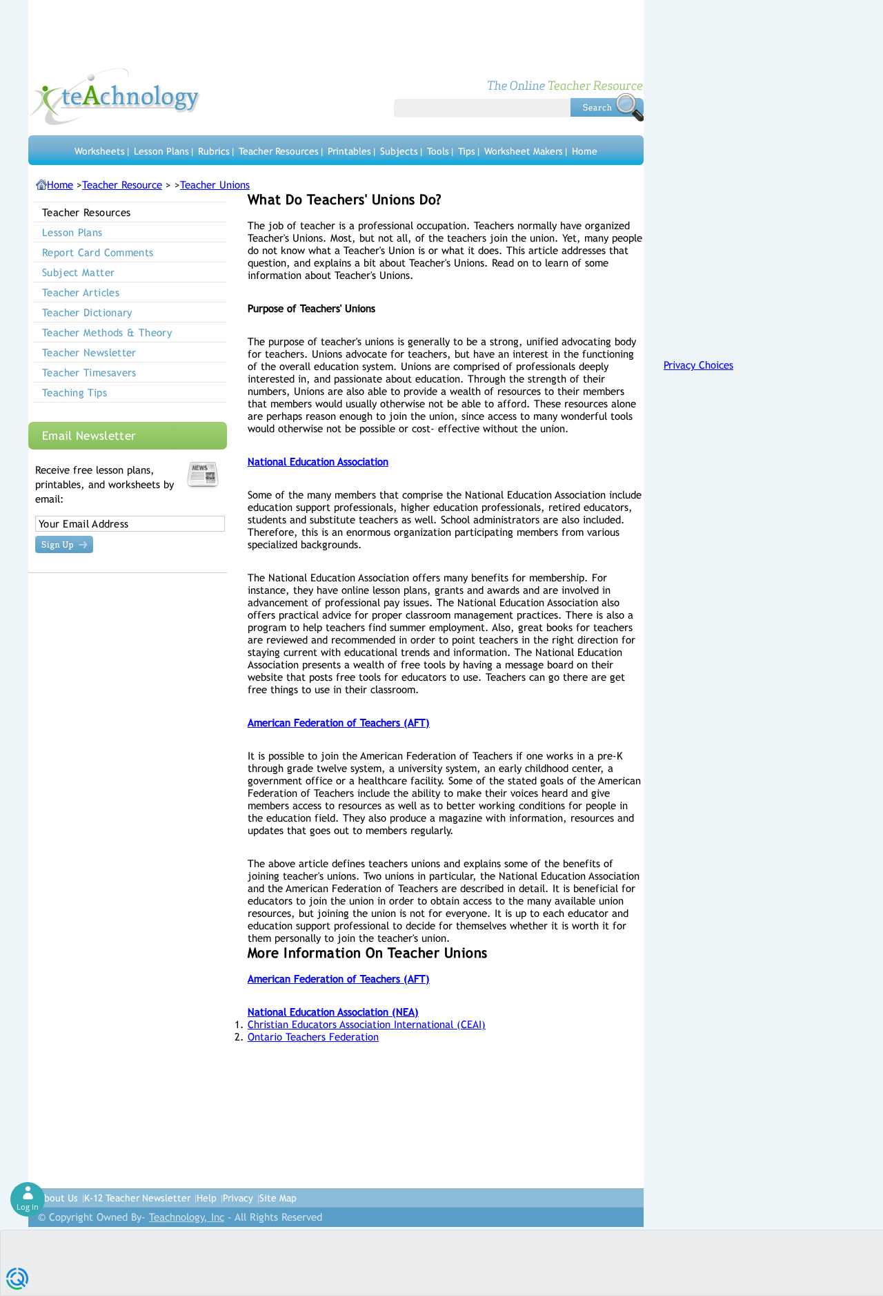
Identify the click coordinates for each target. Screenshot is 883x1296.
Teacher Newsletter (89, 352)
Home (584, 151)
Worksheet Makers (523, 151)
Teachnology (114, 97)
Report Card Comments (98, 252)
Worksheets (100, 151)
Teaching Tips (74, 392)
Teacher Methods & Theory (107, 332)
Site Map (278, 1197)
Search (607, 107)
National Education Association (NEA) (333, 1012)
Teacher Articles (80, 292)
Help (207, 1197)
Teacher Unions (215, 185)
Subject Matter (78, 272)
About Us (58, 1197)
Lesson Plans (161, 151)
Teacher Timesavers (89, 372)
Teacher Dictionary (87, 312)
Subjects (399, 151)
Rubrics (214, 151)
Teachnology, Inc (186, 1217)
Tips (466, 151)
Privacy (238, 1197)
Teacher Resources (279, 151)
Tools (438, 151)
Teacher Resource (122, 185)
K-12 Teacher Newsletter (137, 1197)
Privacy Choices (698, 365)
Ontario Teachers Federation (313, 1037)
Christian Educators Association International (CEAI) (367, 1024)
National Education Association (318, 461)
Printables (349, 151)
